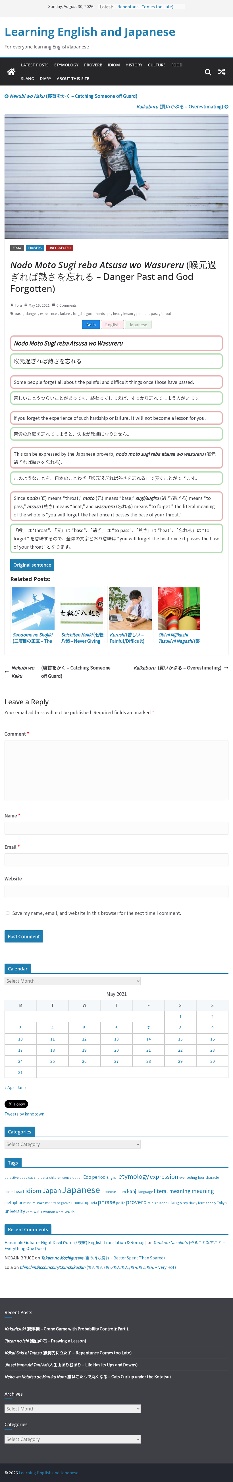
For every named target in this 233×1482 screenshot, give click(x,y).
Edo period (94, 1177)
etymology (133, 1176)
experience (48, 313)
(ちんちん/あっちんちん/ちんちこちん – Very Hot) (98, 1267)
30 (212, 1061)
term (201, 1202)
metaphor (13, 1202)
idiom (33, 1190)
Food (176, 65)
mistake (38, 1203)
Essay (17, 247)
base (18, 313)
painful (141, 313)
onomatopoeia (84, 1202)
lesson (128, 313)
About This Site (73, 78)
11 (52, 1039)
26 (84, 1061)
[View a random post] (221, 72)
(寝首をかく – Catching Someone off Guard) (74, 95)
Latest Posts (35, 65)
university (15, 1211)
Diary (45, 78)
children (55, 1177)
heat (116, 313)
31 (20, 1072)
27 (116, 1061)
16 (212, 1039)
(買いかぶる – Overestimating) (180, 106)
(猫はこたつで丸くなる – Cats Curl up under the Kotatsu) (88, 1376)
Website (13, 878)
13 (116, 1039)
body (23, 1177)
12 (84, 1039)
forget (77, 313)
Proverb (93, 65)
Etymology (66, 65)
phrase (106, 1202)
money (50, 1202)
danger (31, 313)
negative (63, 1202)
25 (52, 1061)
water (38, 1211)
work (70, 1211)
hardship (103, 313)
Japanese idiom (113, 1191)
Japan (51, 1190)
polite (120, 1202)
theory (211, 1202)
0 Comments (66, 305)
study (193, 1202)
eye (181, 1177)
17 (20, 1050)
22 (180, 1050)
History (134, 65)
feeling (191, 1177)
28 (148, 1061)
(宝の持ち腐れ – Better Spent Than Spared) (103, 1258)
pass (154, 313)
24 (20, 1061)
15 (180, 1039)
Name (12, 815)
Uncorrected (60, 247)
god (89, 313)
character (41, 1177)
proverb (136, 1202)
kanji (132, 1191)
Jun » (21, 1087)
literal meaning (172, 1190)
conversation (72, 1177)
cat (30, 1177)
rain (150, 1202)
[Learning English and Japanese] (11, 72)
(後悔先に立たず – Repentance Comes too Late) (68, 1352)
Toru (18, 305)
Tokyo (222, 1202)
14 (148, 1039)
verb (29, 1211)
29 (180, 1061)
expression (164, 1176)
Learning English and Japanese (90, 31)
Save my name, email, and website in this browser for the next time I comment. (96, 912)
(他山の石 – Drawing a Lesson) (45, 1340)
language (145, 1191)
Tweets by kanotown (24, 1114)
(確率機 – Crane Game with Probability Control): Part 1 (67, 1329)
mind (27, 1202)
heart (19, 1191)
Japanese (138, 324)
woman (49, 1211)
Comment (17, 733)
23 (212, 1050)
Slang (27, 78)
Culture (157, 65)
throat (166, 313)
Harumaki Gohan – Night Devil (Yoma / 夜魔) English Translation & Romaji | (76, 1242)
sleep (184, 1202)
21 (148, 1050)
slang (173, 1202)
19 (84, 1050)
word (60, 1211)
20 (116, 1050)
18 (52, 1050)
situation (161, 1203)
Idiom (114, 65)
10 (20, 1039)
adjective (12, 1177)
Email (12, 846)
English (112, 324)
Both (91, 324)
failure (65, 313)
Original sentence (32, 565)
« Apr (9, 1087)
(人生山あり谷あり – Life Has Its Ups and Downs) (71, 1364)
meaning (203, 1190)
